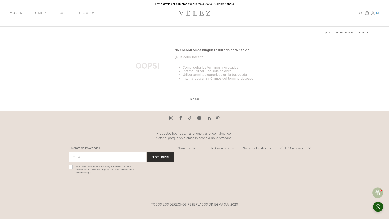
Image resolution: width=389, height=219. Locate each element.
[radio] (326, 33)
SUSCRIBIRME (160, 157)
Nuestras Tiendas (254, 148)
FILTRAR (363, 32)
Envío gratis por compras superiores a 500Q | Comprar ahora (194, 3)
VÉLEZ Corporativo (292, 148)
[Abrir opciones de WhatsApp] (378, 207)
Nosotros (184, 148)
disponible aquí (83, 173)
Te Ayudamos (220, 148)
